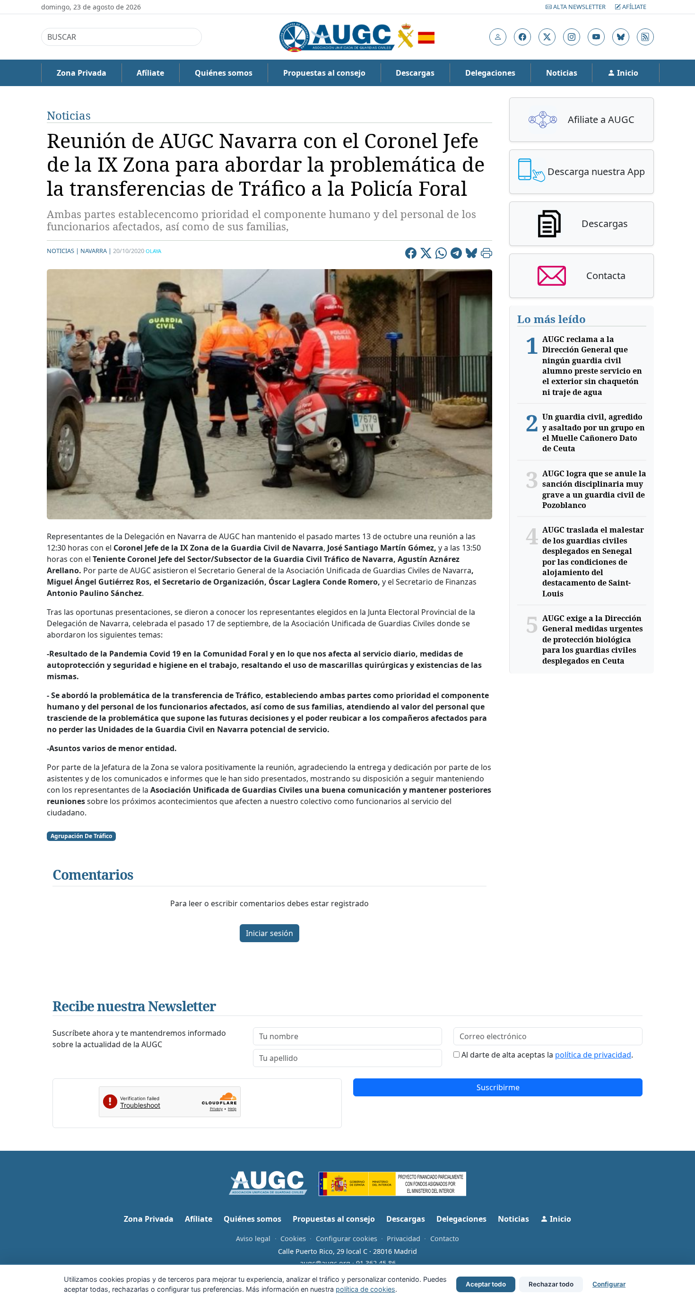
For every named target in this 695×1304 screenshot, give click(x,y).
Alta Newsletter (579, 6)
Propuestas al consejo (324, 73)
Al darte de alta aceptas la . (547, 1055)
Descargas (415, 73)
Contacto (444, 1238)
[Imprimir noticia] (486, 254)
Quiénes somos (223, 73)
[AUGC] (274, 1182)
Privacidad (403, 1238)
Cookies (293, 1238)
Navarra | (96, 250)
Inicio (626, 73)
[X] (426, 254)
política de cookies (365, 1289)
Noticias (561, 73)
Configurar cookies (346, 1238)
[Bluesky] (471, 254)
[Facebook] (411, 254)
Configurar (609, 1284)
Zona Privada (81, 73)
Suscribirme (498, 1087)
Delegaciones (490, 73)
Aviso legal (253, 1238)
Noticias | (63, 250)
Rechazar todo (551, 1284)
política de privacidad (593, 1055)
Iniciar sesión (269, 933)
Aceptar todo (486, 1284)
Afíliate (633, 6)
